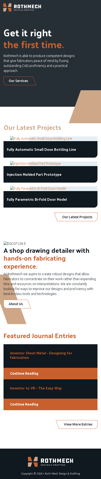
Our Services (18, 81)
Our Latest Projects (77, 217)
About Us (16, 304)
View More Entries (78, 424)
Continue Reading (24, 373)
